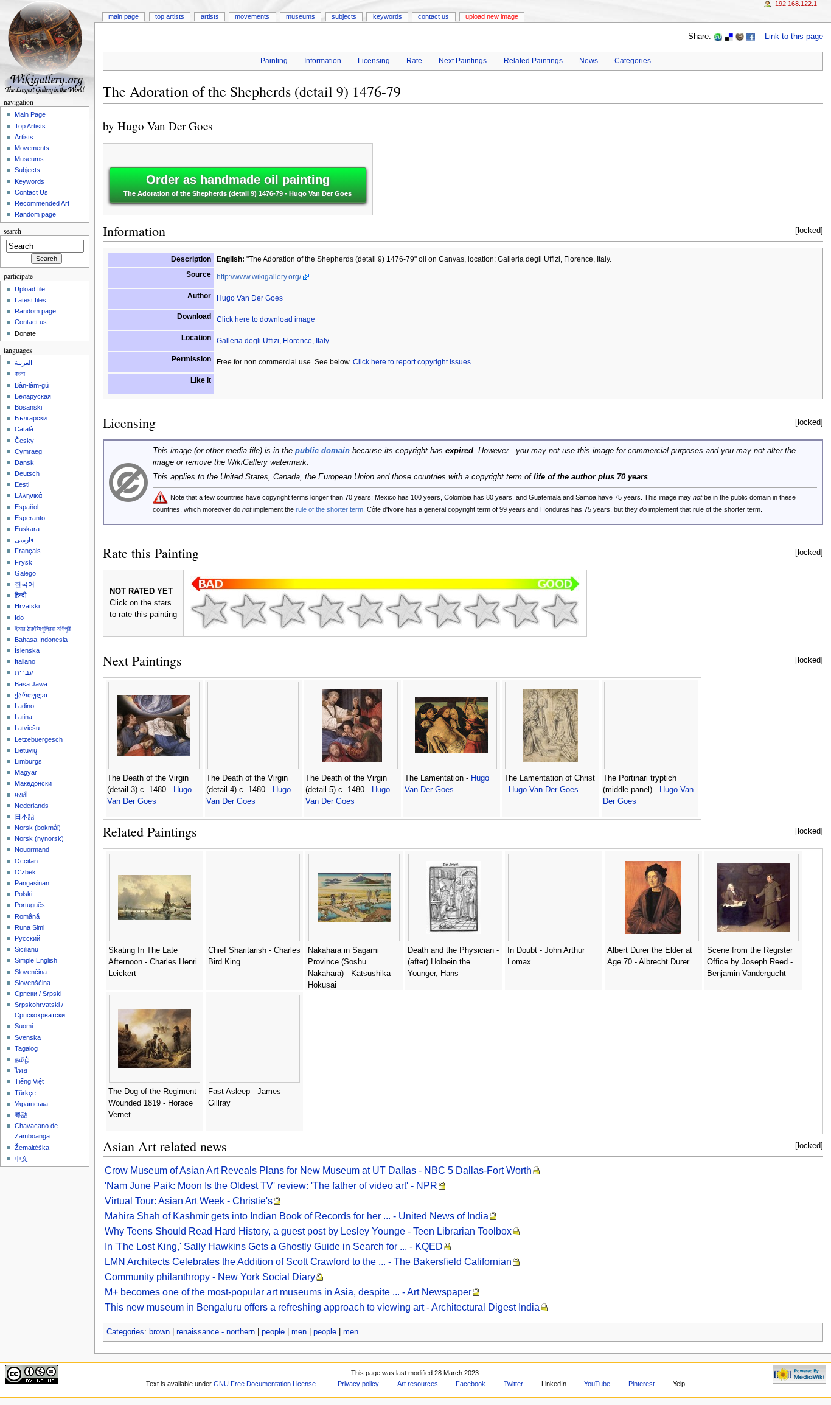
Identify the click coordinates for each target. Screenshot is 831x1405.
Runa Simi (29, 927)
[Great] (481, 610)
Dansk (24, 462)
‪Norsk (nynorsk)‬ (39, 838)
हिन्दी (20, 595)
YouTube (597, 1383)
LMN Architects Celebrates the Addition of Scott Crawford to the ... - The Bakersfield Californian (308, 1262)
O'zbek (25, 872)
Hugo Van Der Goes (164, 125)
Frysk (23, 562)
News (588, 61)
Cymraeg (28, 451)
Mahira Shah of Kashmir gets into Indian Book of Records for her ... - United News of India (297, 1216)
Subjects (344, 16)
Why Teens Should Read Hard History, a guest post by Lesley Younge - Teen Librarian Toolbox (308, 1231)
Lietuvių (26, 750)
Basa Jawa (31, 684)
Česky (24, 440)
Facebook (470, 1383)
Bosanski (28, 407)
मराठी (21, 794)
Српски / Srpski (38, 993)
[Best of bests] (559, 610)
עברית (24, 672)
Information (322, 61)
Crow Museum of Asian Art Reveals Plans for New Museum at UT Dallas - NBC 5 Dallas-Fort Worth (318, 1170)
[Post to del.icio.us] (729, 36)
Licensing (374, 61)
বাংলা (20, 373)
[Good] (403, 610)
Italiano (25, 661)
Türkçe (25, 1092)
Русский (27, 938)
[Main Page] (47, 47)
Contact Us (433, 16)
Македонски (33, 783)
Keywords (387, 16)
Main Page (123, 16)
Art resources (417, 1383)
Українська (31, 1103)
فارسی (24, 539)
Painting (274, 61)
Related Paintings (533, 61)
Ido (19, 617)
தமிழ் (22, 1059)
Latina (23, 716)
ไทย (21, 1070)
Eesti (22, 484)
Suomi (24, 1026)
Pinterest (641, 1383)
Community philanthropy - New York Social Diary (210, 1277)
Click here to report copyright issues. (413, 362)
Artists (210, 16)
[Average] (365, 610)
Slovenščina (32, 982)
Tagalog (26, 1048)
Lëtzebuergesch (39, 739)
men (299, 1332)
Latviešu (27, 727)
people (273, 1332)
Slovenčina (31, 971)
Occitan (26, 861)
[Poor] (287, 610)
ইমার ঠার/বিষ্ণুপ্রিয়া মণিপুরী (43, 628)
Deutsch (27, 473)
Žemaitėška (32, 1147)
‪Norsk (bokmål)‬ (38, 827)
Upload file (30, 289)
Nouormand (32, 849)
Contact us (31, 322)
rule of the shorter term (329, 509)
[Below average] (326, 610)
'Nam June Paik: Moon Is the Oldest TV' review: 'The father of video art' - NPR (271, 1185)
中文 (21, 1158)
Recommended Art (42, 203)
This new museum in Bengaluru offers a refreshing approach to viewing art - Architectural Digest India (322, 1307)
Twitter (513, 1383)
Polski (23, 894)
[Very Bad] (209, 610)
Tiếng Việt (29, 1081)
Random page (35, 214)
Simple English (36, 960)
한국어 (25, 584)
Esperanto (30, 517)
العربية (23, 362)
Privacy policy (358, 1383)
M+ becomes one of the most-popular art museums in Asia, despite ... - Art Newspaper (288, 1292)
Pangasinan (32, 883)
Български (31, 418)
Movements (252, 16)
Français (28, 550)
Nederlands (32, 805)
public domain (322, 451)
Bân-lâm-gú (32, 385)
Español (26, 507)
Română (27, 916)
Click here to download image (266, 319)
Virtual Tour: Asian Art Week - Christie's (189, 1201)
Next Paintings (463, 61)
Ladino (24, 705)
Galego (25, 573)
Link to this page (794, 36)
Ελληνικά (28, 495)
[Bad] (248, 610)
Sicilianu (26, 949)
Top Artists (169, 16)
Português (30, 904)
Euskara (27, 528)
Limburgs (28, 761)
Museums (300, 16)
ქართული (31, 695)
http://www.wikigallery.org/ (259, 277)
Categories (632, 61)
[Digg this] (739, 36)
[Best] (520, 610)
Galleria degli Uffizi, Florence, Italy (273, 340)
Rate (414, 61)
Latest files (30, 300)
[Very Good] (442, 610)
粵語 (21, 1114)
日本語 (25, 816)
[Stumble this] (718, 36)
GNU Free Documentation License (265, 1383)
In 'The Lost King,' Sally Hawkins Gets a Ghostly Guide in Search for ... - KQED (274, 1246)
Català (24, 429)
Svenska (28, 1037)
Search (12, 230)
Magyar (26, 772)
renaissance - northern (215, 1332)
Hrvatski (27, 606)
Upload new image (491, 16)
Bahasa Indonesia (41, 639)
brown (159, 1332)
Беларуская (33, 396)
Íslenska (27, 650)
